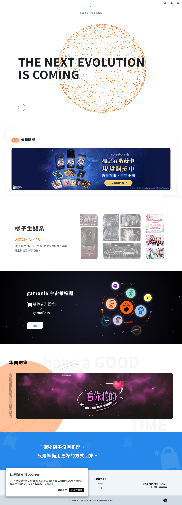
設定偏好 (62, 490)
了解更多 (49, 483)
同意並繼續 (76, 490)
